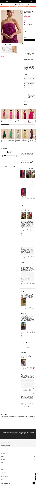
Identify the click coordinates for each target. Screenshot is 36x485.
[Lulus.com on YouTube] (10, 450)
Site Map (2, 479)
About (2, 465)
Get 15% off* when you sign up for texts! (18, 431)
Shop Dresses (3, 453)
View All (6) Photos (32, 168)
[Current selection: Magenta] (24, 22)
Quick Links (2, 456)
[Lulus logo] (18, 4)
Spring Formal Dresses (21, 416)
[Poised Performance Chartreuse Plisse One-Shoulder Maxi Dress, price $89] (25, 134)
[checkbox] (9, 154)
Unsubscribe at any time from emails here (5, 445)
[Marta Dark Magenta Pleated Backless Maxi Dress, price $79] (25, 114)
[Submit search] (28, 4)
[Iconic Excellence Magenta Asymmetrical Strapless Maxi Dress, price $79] (4, 114)
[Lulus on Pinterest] (4, 450)
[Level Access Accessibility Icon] (33, 450)
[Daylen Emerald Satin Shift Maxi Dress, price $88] (4, 134)
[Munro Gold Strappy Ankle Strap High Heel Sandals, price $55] (14, 49)
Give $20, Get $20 (35, 477)
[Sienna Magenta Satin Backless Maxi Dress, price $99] (18, 114)
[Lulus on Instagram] (2, 450)
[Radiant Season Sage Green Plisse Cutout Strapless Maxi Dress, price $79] (18, 134)
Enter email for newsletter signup (5, 442)
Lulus (24, 13)
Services (2, 462)
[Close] (35, 473)
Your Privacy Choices (3, 476)
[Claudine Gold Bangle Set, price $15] (9, 49)
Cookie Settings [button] (3, 473)
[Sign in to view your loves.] (32, 4)
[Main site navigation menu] (1, 4)
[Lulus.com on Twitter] (8, 450)
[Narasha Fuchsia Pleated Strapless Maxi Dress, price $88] (31, 114)
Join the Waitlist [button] (31, 24)
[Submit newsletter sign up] (17, 443)
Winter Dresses (32, 416)
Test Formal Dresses (5, 416)
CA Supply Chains (3, 472)
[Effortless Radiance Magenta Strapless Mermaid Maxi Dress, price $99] (11, 114)
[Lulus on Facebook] (6, 450)
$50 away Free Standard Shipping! (29, 54)
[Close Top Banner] (35, 1)
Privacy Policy (2, 469)
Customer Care (3, 459)
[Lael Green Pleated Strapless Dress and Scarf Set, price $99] (11, 134)
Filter (14, 166)
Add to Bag (29, 40)
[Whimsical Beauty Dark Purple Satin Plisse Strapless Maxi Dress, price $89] (31, 134)
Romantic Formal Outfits (12, 416)
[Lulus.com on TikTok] (11, 450)
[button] (21, 11)
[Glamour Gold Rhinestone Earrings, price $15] (3, 49)
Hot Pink (27, 416)
